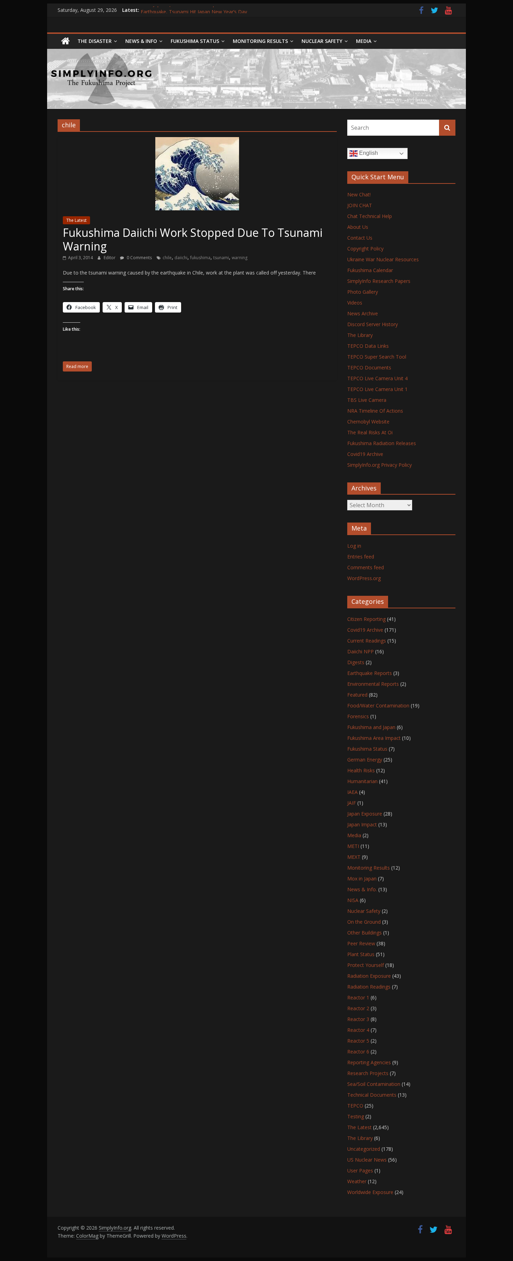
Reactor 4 (358, 1030)
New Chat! (359, 194)
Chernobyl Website (368, 421)
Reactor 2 (358, 1008)
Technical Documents (371, 1094)
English (368, 153)
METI (353, 846)
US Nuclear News (367, 1159)
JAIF (351, 803)
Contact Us (359, 237)
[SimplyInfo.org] (65, 41)
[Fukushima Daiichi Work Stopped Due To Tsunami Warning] (197, 141)
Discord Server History (372, 324)
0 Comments (139, 258)
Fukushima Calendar (370, 270)
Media (354, 835)
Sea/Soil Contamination (373, 1084)
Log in (354, 545)
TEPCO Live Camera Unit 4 (377, 378)
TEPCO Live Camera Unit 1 (377, 389)
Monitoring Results (260, 41)
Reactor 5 (358, 1040)
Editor (110, 258)
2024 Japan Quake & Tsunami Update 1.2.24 (190, 10)
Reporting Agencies (369, 1062)
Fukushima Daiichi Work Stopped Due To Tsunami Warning (192, 239)
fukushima (200, 258)
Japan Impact (362, 824)
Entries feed (360, 556)
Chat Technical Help (369, 216)
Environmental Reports (373, 684)
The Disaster (94, 41)
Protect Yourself (365, 965)
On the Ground (364, 921)
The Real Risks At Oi (370, 432)
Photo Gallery (362, 291)
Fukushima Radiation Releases (381, 443)
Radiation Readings (369, 986)
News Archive (362, 313)
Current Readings (366, 640)
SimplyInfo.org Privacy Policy (379, 464)
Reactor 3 (358, 1019)
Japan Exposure (364, 813)
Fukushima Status (195, 41)
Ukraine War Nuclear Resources (383, 259)
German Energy (364, 759)
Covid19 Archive (365, 454)
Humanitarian (362, 781)
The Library (360, 335)
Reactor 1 (358, 997)
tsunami (221, 258)
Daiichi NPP (360, 651)
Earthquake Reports (369, 673)
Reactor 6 (358, 1051)
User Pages (360, 1170)
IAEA (352, 792)
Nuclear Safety (322, 41)
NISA (352, 900)
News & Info (141, 41)
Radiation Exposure (369, 976)
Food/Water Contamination (378, 705)
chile (167, 258)
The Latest (76, 220)
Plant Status (360, 954)
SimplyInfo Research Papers (378, 281)
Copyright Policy (365, 248)
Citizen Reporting (366, 619)
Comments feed (365, 567)
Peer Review (361, 943)
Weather (356, 1181)
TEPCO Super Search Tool (376, 356)
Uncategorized (363, 1149)
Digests (355, 662)
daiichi (180, 258)
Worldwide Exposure (370, 1192)
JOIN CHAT (359, 205)
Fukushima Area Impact (374, 738)
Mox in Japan (362, 878)
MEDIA (363, 41)
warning (239, 258)
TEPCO (355, 1105)
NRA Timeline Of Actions (375, 410)
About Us (357, 227)
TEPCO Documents (369, 367)
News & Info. (362, 889)
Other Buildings (364, 932)
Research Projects (367, 1073)
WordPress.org (364, 578)
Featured (357, 694)
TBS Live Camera (366, 400)
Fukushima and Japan (371, 727)
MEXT (353, 857)
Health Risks (361, 770)
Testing (355, 1116)
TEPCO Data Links (368, 346)
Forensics (358, 716)
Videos (354, 302)
